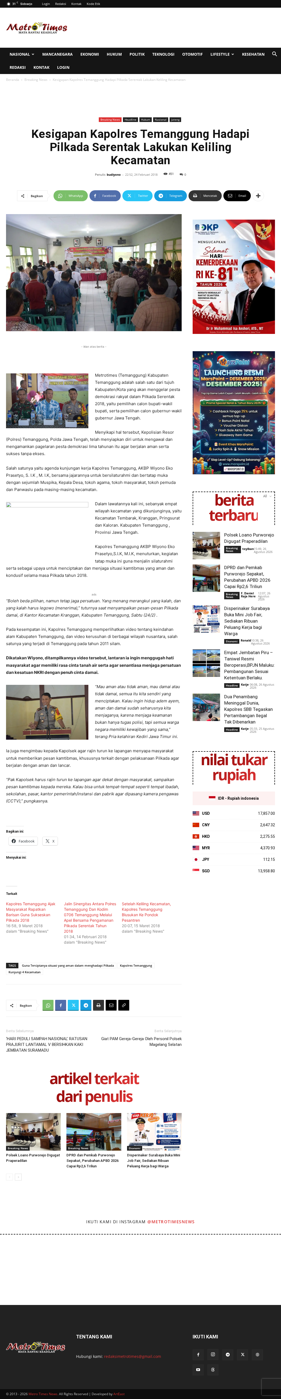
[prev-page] (9, 1177)
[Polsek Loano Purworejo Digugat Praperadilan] (33, 1132)
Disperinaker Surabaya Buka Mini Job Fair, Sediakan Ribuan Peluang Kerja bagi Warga (153, 1160)
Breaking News (35, 79)
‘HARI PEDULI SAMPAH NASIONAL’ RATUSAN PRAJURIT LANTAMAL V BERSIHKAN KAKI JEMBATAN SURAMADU (46, 1044)
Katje (245, 684)
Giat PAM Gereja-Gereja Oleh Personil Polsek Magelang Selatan (141, 1041)
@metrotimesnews (171, 1221)
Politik (137, 54)
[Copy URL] (123, 1005)
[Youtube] (198, 1369)
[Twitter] (73, 1005)
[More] (258, 195)
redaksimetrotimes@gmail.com (132, 1356)
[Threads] (212, 1369)
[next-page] (18, 1177)
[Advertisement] (175, 27)
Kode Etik (93, 4)
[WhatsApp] (48, 1005)
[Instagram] (212, 1354)
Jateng (175, 119)
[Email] (111, 1005)
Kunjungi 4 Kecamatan (25, 972)
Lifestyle (220, 54)
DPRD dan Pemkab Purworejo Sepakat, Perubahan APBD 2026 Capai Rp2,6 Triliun (92, 1160)
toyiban (248, 549)
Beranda (12, 79)
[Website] (257, 1354)
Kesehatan (253, 54)
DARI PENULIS (94, 1097)
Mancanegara (57, 54)
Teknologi (163, 54)
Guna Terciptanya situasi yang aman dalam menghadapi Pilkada (68, 965)
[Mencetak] (98, 1005)
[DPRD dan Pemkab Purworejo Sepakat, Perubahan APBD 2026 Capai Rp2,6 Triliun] (93, 1132)
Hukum (114, 54)
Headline (130, 119)
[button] (274, 54)
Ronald (246, 640)
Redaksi (60, 4)
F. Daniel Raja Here (248, 594)
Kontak (76, 4)
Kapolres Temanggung (136, 965)
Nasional (20, 54)
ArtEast (119, 1394)
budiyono (114, 174)
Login (46, 4)
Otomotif (192, 54)
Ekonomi (89, 54)
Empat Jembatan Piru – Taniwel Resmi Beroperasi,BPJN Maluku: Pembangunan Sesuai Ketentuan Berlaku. (249, 665)
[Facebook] (60, 1005)
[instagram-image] (17, 1252)
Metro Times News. (43, 1394)
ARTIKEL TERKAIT (94, 1079)
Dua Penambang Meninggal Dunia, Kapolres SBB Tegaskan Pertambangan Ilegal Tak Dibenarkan (248, 709)
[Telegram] (85, 1005)
